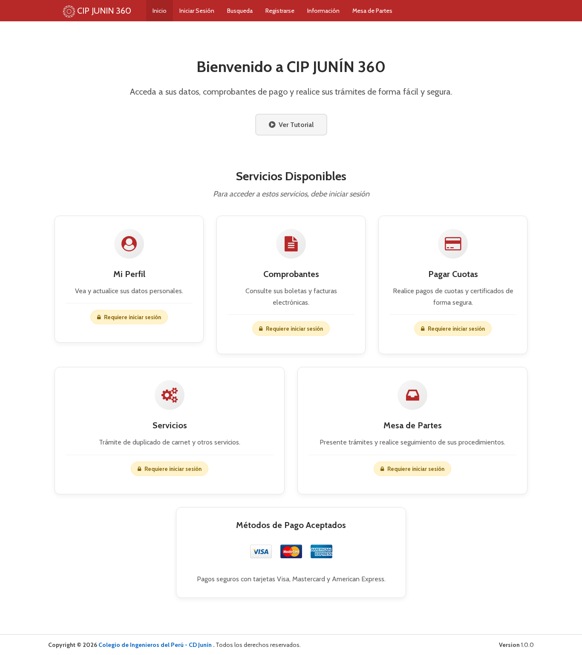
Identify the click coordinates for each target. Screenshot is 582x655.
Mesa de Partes (372, 10)
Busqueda (240, 10)
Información (323, 10)
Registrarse (279, 10)
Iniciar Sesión (196, 10)
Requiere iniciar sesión (415, 468)
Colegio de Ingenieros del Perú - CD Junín (155, 645)
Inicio (160, 10)
